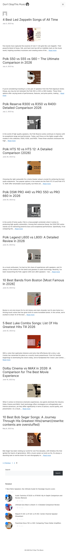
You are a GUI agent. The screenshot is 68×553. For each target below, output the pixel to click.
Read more (52, 50)
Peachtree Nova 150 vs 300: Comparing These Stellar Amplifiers (38, 523)
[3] (8, 510)
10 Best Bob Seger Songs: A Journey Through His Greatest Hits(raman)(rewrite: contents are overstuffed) (33, 420)
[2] (8, 501)
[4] (8, 519)
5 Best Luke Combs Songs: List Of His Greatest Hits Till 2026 (30, 325)
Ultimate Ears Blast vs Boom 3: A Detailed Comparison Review (37, 505)
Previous (7, 463)
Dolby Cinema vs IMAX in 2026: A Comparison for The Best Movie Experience (27, 372)
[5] (8, 528)
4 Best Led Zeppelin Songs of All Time (30, 19)
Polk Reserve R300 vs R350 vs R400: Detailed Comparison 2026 (30, 106)
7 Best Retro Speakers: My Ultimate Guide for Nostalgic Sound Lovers (30, 489)
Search (7, 470)
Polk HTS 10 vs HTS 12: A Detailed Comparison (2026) (27, 151)
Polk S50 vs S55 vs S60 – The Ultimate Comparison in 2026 (31, 60)
